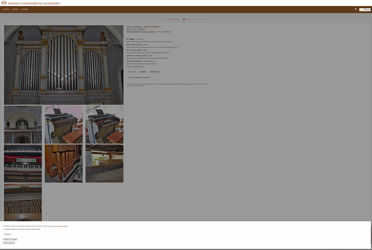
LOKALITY (6, 9)
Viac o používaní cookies (60, 226)
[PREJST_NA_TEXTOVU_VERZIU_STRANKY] (356, 9)
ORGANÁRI (24, 9)
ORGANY (15, 9)
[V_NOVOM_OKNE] (365, 10)
